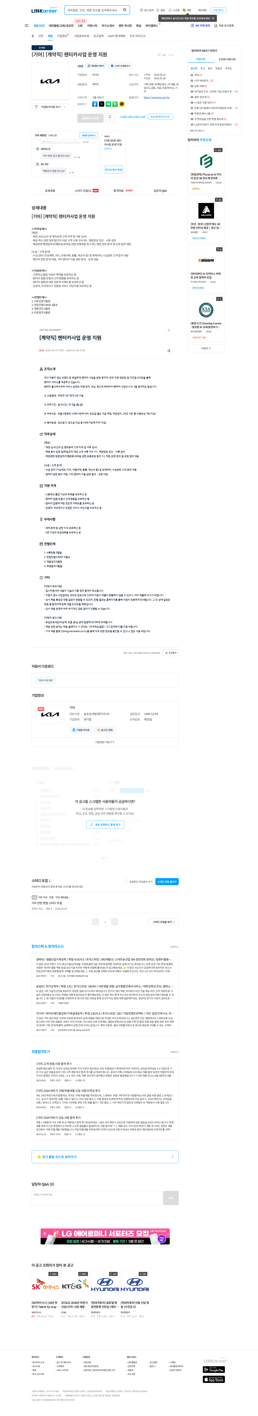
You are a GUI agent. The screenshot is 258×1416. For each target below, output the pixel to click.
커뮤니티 (92, 25)
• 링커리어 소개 (38, 1362)
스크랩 (176, 10)
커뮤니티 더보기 (196, 130)
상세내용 (50, 190)
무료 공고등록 (226, 25)
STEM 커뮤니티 (227, 59)
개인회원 (202, 10)
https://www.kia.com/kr (157, 97)
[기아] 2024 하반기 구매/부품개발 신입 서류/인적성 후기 (68, 1090)
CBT (80, 24)
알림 (162, 10)
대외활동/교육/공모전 (61, 25)
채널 (138, 25)
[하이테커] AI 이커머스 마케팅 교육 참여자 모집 (206, 275)
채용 (50, 36)
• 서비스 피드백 (62, 1370)
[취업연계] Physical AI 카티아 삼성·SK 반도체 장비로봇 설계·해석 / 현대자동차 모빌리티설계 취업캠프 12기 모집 (206, 176)
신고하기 (172, 652)
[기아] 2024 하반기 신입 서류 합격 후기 (58, 1117)
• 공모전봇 (131, 1366)
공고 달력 (149, 10)
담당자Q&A (160, 190)
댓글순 (218, 68)
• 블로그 (152, 1366)
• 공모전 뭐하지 (175, 1370)
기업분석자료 (81, 36)
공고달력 (98, 36)
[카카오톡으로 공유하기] (121, 104)
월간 (210, 68)
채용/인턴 (39, 25)
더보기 (173, 946)
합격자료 (123, 190)
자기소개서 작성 (113, 169)
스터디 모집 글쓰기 (166, 881)
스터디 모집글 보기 (162, 922)
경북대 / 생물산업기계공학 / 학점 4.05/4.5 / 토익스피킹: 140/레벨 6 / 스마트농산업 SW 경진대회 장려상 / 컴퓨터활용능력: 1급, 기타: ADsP (105, 959)
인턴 (40, 36)
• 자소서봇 (131, 1374)
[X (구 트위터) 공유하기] (101, 104)
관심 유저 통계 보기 (159, 116)
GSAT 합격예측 (116, 36)
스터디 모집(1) (86, 190)
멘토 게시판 (125, 25)
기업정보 (62, 36)
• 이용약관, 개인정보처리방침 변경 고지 (99, 1370)
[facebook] (95, 104)
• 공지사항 (36, 1366)
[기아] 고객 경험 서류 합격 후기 (54, 1063)
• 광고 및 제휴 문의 (63, 1362)
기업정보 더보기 (103, 742)
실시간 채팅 (107, 730)
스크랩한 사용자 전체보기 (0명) (132, 116)
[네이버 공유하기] (108, 104)
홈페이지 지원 (90, 118)
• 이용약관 (87, 1362)
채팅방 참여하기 (88, 135)
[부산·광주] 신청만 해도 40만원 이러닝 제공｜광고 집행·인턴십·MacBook (206, 226)
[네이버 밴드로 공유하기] (115, 104)
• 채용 (34, 1370)
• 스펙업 (172, 1362)
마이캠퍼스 (151, 25)
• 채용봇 (130, 1370)
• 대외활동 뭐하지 (176, 1366)
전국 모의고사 (138, 36)
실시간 (194, 68)
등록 (171, 1198)
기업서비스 (218, 10)
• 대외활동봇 (132, 1362)
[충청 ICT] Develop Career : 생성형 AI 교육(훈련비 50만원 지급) (206, 325)
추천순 (228, 68)
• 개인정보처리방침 (90, 1366)
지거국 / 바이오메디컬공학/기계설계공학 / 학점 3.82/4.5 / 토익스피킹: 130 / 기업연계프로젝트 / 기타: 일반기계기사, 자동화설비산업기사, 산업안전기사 (105, 1013)
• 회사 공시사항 (38, 1374)
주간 (202, 68)
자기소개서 (108, 25)
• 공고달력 (153, 1362)
